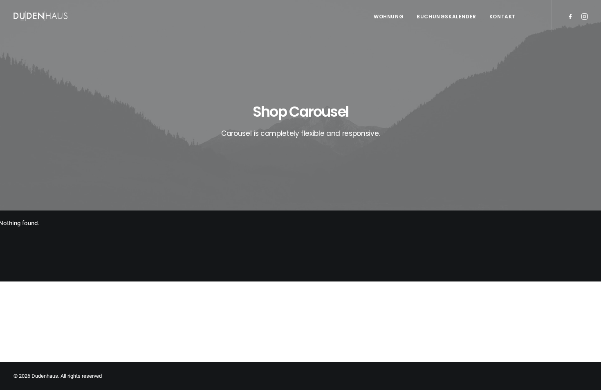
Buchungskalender (446, 16)
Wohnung (389, 16)
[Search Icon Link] (530, 26)
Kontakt (502, 16)
